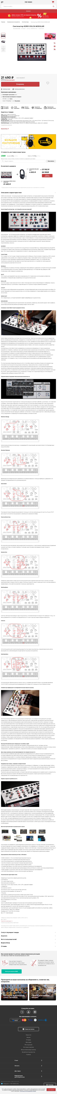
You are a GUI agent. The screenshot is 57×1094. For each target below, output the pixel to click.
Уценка (28, 1054)
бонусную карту (10, 80)
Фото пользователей (9, 939)
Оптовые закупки (28, 1047)
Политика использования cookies (28, 1091)
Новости (28, 1035)
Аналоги (4, 936)
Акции (28, 1037)
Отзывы (4, 946)
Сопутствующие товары (10, 932)
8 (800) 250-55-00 (15, 1081)
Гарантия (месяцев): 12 (6, 921)
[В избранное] (47, 84)
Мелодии (28, 1042)
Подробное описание (6, 125)
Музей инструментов (28, 1052)
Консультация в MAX (11, 971)
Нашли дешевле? (20, 77)
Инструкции (28, 1044)
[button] (2, 992)
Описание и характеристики (11, 192)
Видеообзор (5, 943)
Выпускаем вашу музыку (28, 1049)
